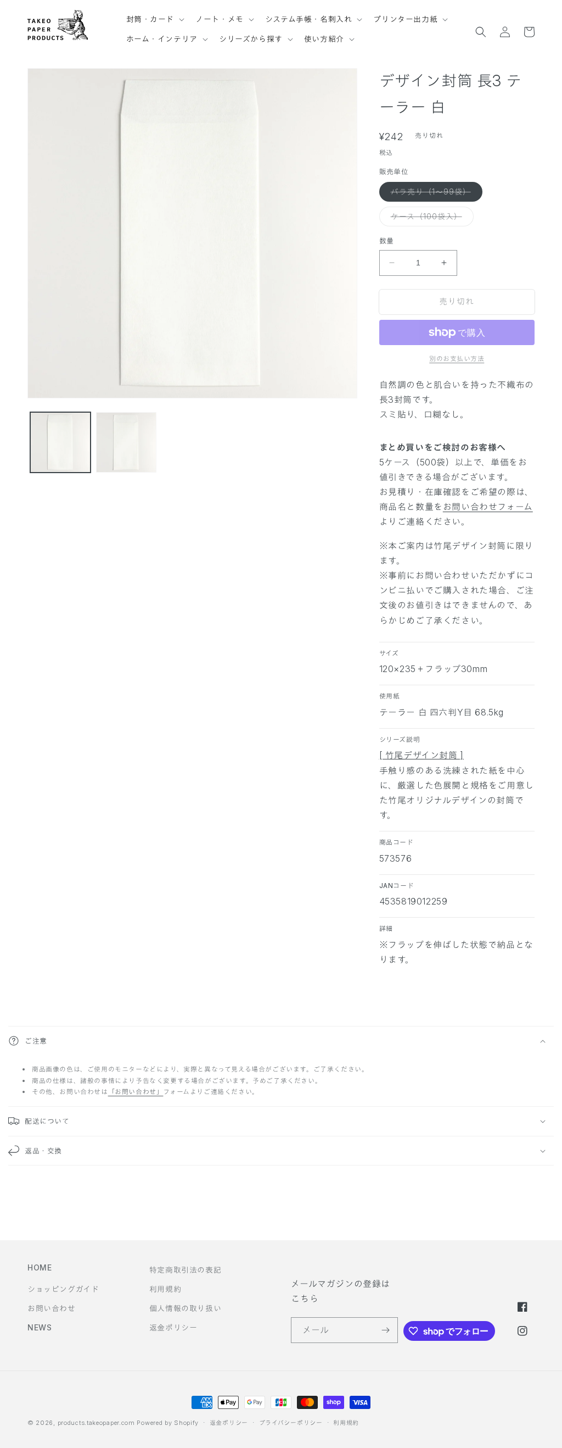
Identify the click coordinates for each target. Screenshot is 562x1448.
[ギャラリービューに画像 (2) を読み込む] (126, 442)
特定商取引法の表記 (185, 1269)
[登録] (385, 1330)
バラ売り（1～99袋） (435, 194)
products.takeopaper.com (96, 1423)
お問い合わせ (51, 1308)
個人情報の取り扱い (185, 1308)
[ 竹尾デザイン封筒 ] (421, 755)
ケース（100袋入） (430, 218)
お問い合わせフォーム (488, 506)
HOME (39, 1267)
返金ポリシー (173, 1327)
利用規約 (165, 1289)
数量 (386, 240)
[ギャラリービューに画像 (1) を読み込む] (60, 442)
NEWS (39, 1327)
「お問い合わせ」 (136, 1092)
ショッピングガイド (63, 1289)
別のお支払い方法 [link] (456, 358)
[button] (154, 14)
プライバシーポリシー (291, 1423)
